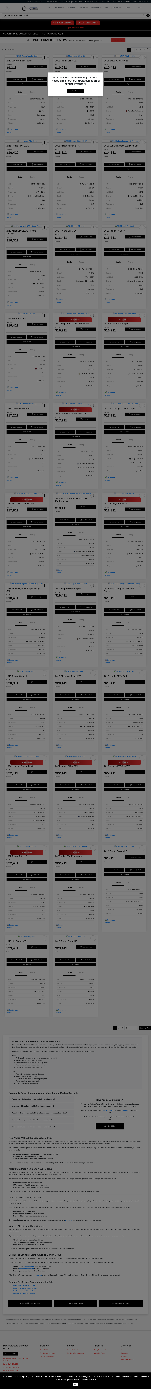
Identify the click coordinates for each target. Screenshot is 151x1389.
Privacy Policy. (89, 1379)
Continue (75, 91)
